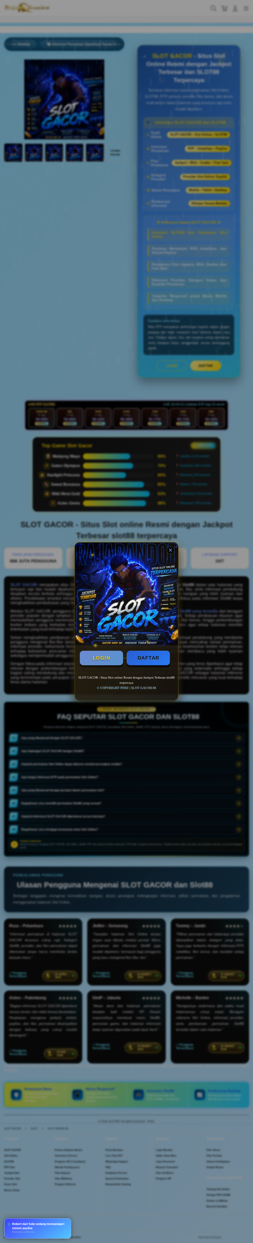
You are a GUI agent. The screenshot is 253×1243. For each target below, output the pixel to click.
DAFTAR (148, 658)
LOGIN (101, 658)
